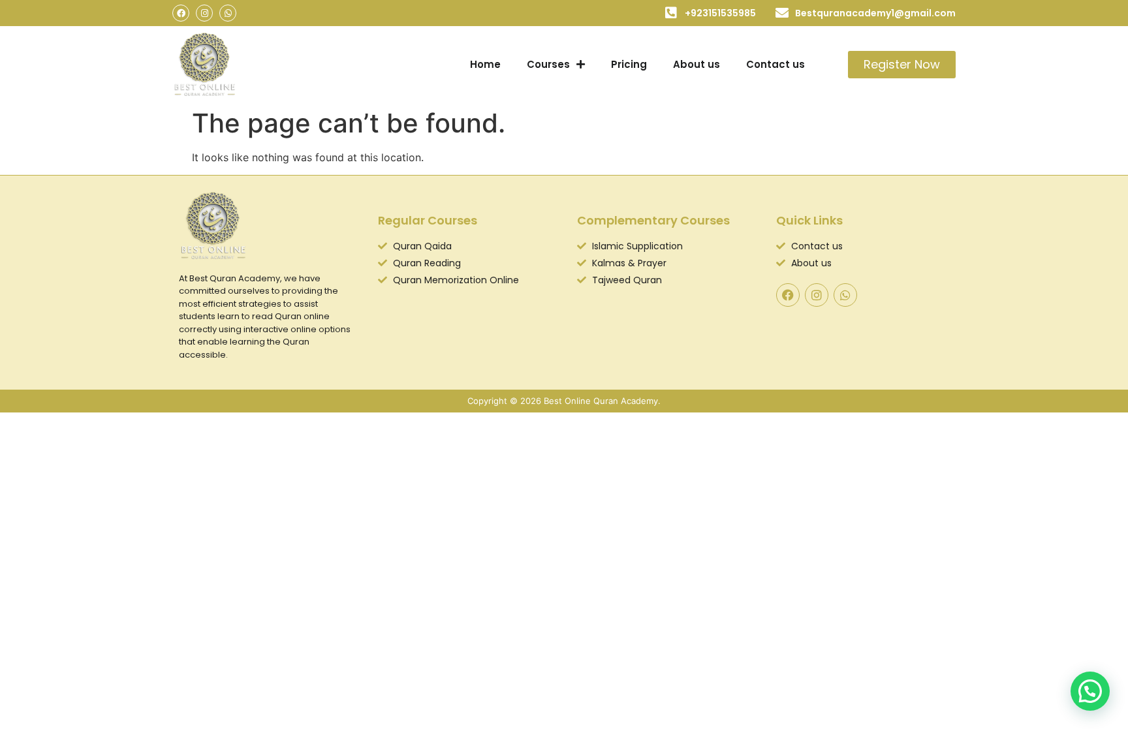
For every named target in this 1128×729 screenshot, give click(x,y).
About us (696, 64)
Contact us (775, 64)
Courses (548, 64)
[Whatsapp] (227, 13)
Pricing (629, 64)
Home (485, 64)
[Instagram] (204, 13)
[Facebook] (180, 13)
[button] (1090, 691)
